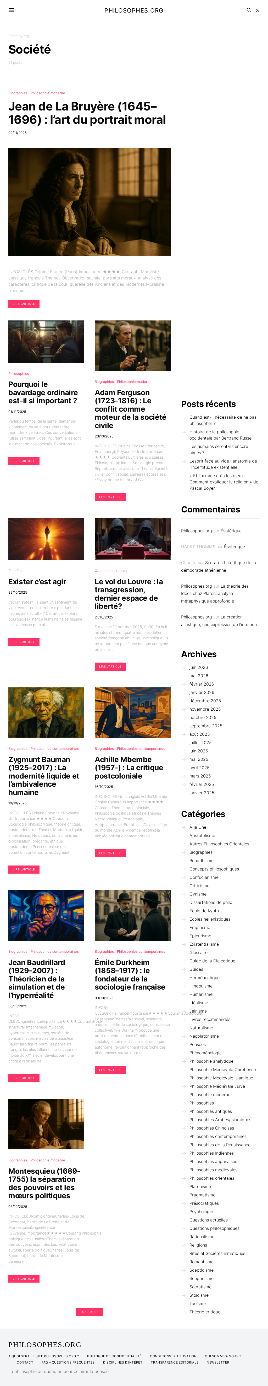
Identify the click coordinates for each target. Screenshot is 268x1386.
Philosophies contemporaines (55, 748)
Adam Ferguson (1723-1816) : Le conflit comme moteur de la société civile (130, 409)
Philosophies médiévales (213, 1169)
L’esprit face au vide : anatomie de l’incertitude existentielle (223, 464)
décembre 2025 (205, 700)
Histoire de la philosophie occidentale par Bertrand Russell (221, 435)
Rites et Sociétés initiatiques (217, 1253)
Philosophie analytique (211, 1061)
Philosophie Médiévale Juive (217, 1086)
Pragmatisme (202, 1194)
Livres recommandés (209, 1019)
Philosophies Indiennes (211, 1153)
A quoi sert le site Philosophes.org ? (43, 1356)
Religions (198, 1245)
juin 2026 (198, 667)
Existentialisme (204, 944)
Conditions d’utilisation (173, 1356)
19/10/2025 (17, 803)
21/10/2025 (104, 617)
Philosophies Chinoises (211, 1128)
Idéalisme (198, 1002)
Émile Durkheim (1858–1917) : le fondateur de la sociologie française (130, 975)
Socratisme (200, 1286)
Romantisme (201, 1261)
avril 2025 (199, 767)
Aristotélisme (202, 835)
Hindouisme (201, 986)
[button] (257, 10)
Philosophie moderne (48, 93)
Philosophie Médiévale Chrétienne (222, 1069)
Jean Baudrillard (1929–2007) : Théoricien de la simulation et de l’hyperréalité (36, 979)
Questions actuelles (111, 571)
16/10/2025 (104, 787)
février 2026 (201, 684)
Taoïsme (197, 1303)
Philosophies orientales (211, 1178)
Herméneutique (204, 977)
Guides (196, 969)
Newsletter (218, 1362)
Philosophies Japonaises (213, 1161)
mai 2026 (198, 675)
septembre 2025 (205, 725)
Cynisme (197, 894)
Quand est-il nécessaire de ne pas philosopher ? (222, 420)
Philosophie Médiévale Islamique (221, 1077)
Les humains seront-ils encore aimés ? (218, 449)
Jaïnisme (198, 1011)
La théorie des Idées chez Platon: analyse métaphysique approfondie (215, 593)
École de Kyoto (204, 910)
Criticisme (199, 885)
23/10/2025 (104, 436)
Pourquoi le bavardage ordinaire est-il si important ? (43, 392)
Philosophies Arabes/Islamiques (220, 1119)
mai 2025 (198, 759)
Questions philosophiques (214, 1228)
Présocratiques (204, 1203)
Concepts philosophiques (214, 869)
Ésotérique (231, 530)
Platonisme (200, 1186)
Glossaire (198, 952)
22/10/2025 (17, 592)
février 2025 (201, 784)
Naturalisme (201, 1027)
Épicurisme (200, 935)
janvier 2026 (201, 692)
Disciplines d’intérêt (123, 1362)
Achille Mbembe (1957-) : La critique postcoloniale (129, 767)
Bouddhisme (201, 860)
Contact (25, 1362)
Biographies (17, 93)
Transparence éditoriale (174, 1362)
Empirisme (199, 927)
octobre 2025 (202, 717)
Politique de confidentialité (114, 1356)
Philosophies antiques (210, 1111)
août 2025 (199, 734)
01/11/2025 (17, 412)
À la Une (197, 827)
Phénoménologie (205, 1052)
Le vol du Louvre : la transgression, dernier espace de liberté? (129, 594)
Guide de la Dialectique (212, 960)
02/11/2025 (17, 133)
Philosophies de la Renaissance (219, 1144)
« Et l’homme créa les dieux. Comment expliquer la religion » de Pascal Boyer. (223, 482)
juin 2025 (198, 750)
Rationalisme (201, 1236)
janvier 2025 (201, 792)
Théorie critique (204, 1311)
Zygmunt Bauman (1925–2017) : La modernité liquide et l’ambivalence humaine (43, 776)
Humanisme (201, 994)
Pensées (15, 571)
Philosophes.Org (44, 1344)
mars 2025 (200, 776)
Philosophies (18, 373)
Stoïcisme (199, 1295)
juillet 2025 (200, 742)
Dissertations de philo (210, 902)
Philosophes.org (134, 10)
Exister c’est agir (37, 581)
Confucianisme (204, 877)
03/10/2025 (104, 998)
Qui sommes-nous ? (223, 1356)
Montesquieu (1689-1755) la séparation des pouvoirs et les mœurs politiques (44, 1183)
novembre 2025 (205, 709)
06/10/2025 (17, 1006)
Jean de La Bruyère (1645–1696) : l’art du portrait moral (87, 113)
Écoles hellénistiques (209, 919)
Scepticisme (201, 1270)
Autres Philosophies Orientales (219, 843)
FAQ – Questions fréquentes (68, 1362)
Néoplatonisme (204, 1036)
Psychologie (201, 1211)
